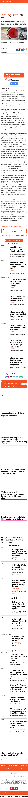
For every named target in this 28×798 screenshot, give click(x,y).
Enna (26, 765)
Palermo (15, 14)
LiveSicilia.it (4, 14)
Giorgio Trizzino (17, 642)
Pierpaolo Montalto (17, 609)
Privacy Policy (5, 792)
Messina (8, 768)
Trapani (20, 768)
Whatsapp (6, 796)
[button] (2, 759)
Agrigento (16, 765)
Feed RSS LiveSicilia (21, 792)
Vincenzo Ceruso (17, 627)
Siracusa (16, 768)
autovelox (8, 224)
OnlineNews (4, 416)
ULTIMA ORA (3, 765)
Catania (12, 765)
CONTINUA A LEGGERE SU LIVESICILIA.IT (14, 240)
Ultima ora (22, 796)
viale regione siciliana (16, 226)
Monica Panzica (9, 48)
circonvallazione (14, 224)
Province (10, 14)
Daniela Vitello (16, 588)
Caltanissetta (22, 765)
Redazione (13, 253)
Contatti (10, 792)
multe (19, 224)
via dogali (8, 226)
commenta (18, 230)
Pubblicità (15, 792)
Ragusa (12, 768)
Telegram (14, 796)
